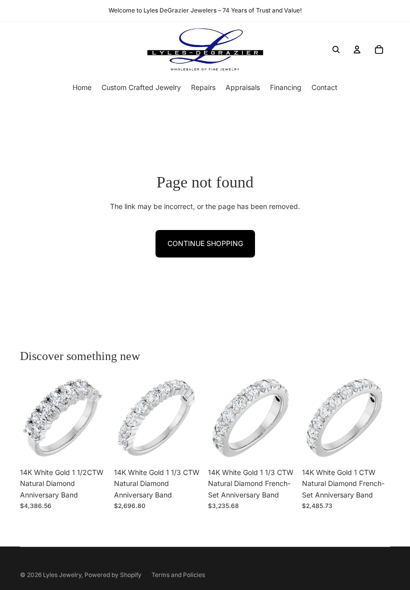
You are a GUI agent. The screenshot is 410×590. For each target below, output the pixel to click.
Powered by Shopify (113, 574)
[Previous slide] (28, 419)
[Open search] (336, 49)
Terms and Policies (178, 574)
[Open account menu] (357, 49)
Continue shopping (205, 243)
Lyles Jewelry (62, 574)
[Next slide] (100, 419)
